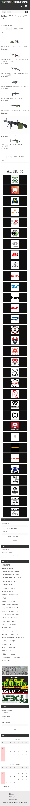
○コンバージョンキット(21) (9, 617)
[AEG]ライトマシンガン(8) (10, 581)
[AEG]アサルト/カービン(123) (11, 571)
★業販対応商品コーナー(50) (9, 565)
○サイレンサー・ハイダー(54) (10, 604)
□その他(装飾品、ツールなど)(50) (11, 657)
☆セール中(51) (6, 660)
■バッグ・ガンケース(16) (8, 647)
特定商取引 (11, 794)
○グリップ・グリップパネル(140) (11, 608)
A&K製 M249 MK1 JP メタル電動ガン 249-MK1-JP (14, 86)
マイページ (11, 797)
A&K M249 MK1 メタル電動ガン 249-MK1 (12, 98)
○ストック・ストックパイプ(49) (10, 611)
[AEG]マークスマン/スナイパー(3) (12, 577)
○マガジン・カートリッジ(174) (10, 594)
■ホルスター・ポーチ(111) (9, 641)
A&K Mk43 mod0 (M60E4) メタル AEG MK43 (13, 135)
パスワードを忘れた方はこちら (10, 536)
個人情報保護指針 (13, 799)
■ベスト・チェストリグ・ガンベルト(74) (13, 637)
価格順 (9, 28)
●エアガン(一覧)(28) (7, 591)
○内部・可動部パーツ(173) (9, 621)
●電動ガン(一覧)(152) (7, 568)
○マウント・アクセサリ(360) (9, 624)
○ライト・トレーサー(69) (8, 601)
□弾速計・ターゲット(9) (8, 654)
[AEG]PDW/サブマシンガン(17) (11, 574)
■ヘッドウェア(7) (6, 627)
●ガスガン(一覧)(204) (7, 584)
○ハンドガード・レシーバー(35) (10, 614)
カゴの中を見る (15, 555)
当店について (12, 793)
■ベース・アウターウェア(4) (9, 631)
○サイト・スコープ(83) (8, 598)
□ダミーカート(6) (6, 650)
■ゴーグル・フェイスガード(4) (10, 634)
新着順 (15, 28)
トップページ (12, 796)
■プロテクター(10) (7, 644)
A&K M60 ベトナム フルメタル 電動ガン (11, 144)
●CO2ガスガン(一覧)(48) (8, 588)
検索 (26, 12)
